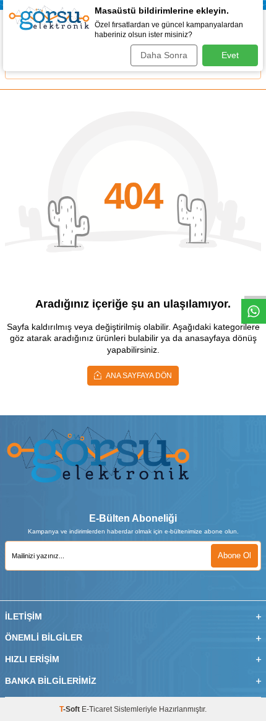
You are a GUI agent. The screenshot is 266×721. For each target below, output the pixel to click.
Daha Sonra (163, 55)
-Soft (70, 709)
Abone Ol (234, 555)
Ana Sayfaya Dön (138, 375)
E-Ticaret (97, 709)
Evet (230, 55)
